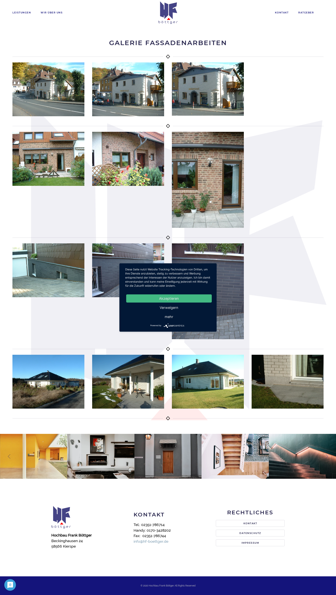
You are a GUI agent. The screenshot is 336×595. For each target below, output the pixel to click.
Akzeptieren (169, 298)
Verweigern (169, 307)
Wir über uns (52, 12)
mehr (169, 317)
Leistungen (21, 12)
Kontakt (282, 12)
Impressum (250, 542)
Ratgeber (306, 12)
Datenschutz (250, 533)
